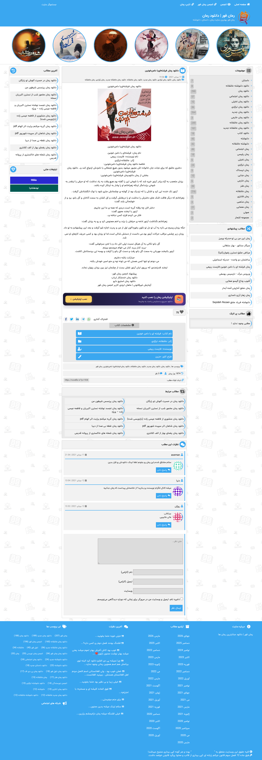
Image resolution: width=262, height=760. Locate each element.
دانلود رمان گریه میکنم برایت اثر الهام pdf (101, 419)
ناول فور (32, 647)
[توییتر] (71, 319)
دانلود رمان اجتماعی (239, 96)
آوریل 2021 (154, 700)
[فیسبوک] (65, 319)
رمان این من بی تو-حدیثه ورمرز (234, 238)
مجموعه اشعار (242, 217)
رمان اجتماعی (242, 149)
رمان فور (99, 366)
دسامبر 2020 (153, 714)
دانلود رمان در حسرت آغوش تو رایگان (165, 401)
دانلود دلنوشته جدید (56, 659)
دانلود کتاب (243, 133)
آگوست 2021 (153, 686)
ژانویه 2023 (154, 664)
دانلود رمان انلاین (57, 689)
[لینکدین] (77, 319)
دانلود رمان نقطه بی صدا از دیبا (107, 426)
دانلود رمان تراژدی (164, 80)
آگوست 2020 (153, 728)
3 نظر (157, 373)
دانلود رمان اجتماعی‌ (31, 659)
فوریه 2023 (183, 664)
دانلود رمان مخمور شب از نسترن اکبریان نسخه (160, 408)
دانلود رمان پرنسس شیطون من (107, 401)
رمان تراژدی (100, 80)
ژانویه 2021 (183, 714)
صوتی (246, 212)
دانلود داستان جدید (36, 665)
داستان (245, 80)
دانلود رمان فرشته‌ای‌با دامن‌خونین (162, 70)
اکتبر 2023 (184, 657)
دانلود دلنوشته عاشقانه (237, 86)
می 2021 (184, 700)
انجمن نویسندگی (57, 683)
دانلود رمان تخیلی (240, 101)
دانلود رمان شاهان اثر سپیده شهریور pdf (163, 426)
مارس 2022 (154, 678)
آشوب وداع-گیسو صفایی (238, 281)
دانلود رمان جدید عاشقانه (54, 695)
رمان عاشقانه (90, 80)
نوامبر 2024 (183, 650)
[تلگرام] (83, 319)
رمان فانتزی (243, 196)
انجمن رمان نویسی (32, 653)
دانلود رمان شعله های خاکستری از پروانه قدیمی (99, 433)
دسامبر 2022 (182, 671)
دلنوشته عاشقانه (240, 144)
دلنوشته (245, 138)
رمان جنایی (243, 175)
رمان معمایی (242, 207)
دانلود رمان (176, 80)
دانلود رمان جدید (150, 80)
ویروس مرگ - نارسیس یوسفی (234, 274)
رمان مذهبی (243, 202)
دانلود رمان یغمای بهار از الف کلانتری (165, 433)
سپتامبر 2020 (182, 728)
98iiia (34, 180)
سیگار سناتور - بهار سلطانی (236, 245)
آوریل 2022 (183, 678)
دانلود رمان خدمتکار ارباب (124, 277)
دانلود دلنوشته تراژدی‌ (33, 683)
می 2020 (184, 735)
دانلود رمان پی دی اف (31, 671)
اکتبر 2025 (154, 643)
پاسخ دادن (162, 470)
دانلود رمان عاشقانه (134, 80)
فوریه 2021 (154, 707)
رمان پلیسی (243, 154)
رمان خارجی (243, 181)
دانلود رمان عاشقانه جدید (116, 80)
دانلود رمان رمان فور (56, 653)
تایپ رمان (185, 4)
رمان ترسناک (242, 170)
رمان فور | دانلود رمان (202, 752)
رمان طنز (244, 186)
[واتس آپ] (88, 319)
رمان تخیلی (243, 159)
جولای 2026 (183, 636)
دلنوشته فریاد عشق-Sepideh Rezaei (231, 302)
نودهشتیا (34, 188)
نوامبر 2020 (183, 721)
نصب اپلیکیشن (80, 299)
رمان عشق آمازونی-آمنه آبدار (236, 288)
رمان (15, 653)
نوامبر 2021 (183, 686)
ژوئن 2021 (154, 693)
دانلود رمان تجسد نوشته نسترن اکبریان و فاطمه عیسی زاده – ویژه (35, 107)
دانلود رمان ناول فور (56, 671)
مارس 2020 (183, 742)
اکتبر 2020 (154, 721)
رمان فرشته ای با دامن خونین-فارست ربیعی (228, 267)
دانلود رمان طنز (58, 677)
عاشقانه (18, 647)
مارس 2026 (154, 636)
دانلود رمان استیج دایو (124, 281)
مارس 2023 (154, 657)
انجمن (223, 4)
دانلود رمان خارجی (240, 117)
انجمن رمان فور (205, 4)
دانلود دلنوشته (58, 665)
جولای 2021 (183, 693)
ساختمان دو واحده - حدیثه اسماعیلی (231, 260)
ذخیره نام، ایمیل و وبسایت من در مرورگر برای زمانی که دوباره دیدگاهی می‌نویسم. (138, 599)
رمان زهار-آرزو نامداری (239, 295)
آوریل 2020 (154, 735)
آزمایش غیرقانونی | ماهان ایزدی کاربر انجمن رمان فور (124, 285)
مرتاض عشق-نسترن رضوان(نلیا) (234, 252)
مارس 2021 (183, 707)
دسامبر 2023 (153, 650)
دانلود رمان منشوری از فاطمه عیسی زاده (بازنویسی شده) (155, 419)
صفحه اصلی (240, 4)
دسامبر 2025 (182, 643)
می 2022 (155, 671)
